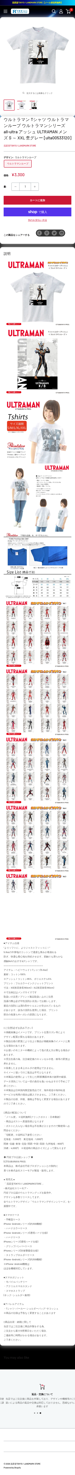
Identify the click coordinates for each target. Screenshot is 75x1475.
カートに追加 (37, 200)
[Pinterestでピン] (46, 233)
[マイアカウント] (61, 11)
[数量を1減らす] (15, 186)
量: (5, 186)
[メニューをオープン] (5, 11)
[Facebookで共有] (39, 233)
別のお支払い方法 (37, 220)
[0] (68, 11)
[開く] (54, 11)
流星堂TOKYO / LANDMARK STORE (20, 145)
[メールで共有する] (61, 233)
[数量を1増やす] (35, 186)
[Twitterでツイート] (54, 233)
